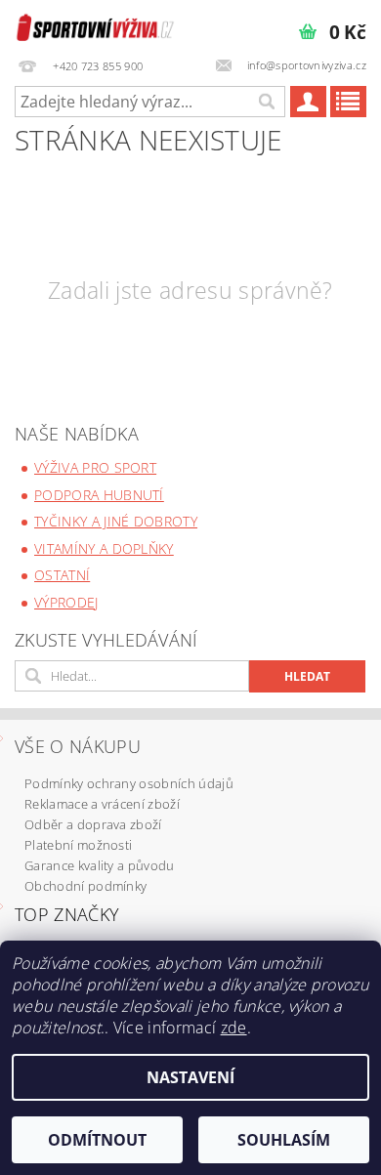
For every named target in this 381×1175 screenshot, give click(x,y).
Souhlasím (283, 1140)
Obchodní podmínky (85, 886)
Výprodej (66, 602)
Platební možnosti (78, 845)
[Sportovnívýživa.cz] (95, 25)
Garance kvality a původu (99, 865)
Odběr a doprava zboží (93, 824)
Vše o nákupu (78, 746)
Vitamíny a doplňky (104, 548)
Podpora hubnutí (99, 494)
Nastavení (190, 1077)
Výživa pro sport (95, 467)
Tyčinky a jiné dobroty (115, 521)
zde (234, 1027)
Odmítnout (97, 1140)
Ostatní (62, 575)
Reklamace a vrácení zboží (102, 804)
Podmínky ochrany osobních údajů (128, 783)
